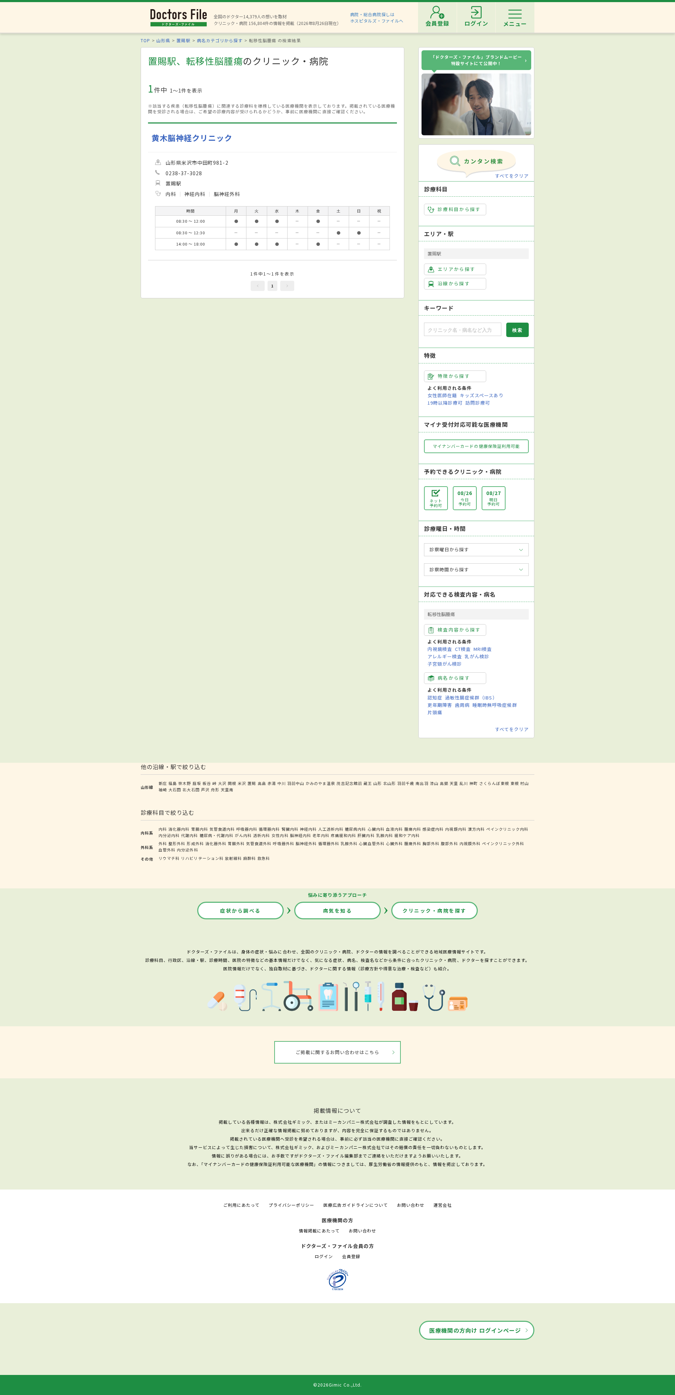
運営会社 (442, 1205)
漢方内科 (476, 829)
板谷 (206, 783)
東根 (514, 783)
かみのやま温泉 (320, 783)
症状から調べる (240, 910)
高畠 (262, 783)
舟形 (215, 789)
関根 (232, 783)
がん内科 (243, 835)
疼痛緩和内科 (343, 835)
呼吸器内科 (246, 829)
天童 (454, 783)
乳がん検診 (477, 656)
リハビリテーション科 (202, 858)
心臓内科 (376, 829)
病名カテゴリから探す (220, 40)
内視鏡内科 (455, 829)
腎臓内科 (290, 829)
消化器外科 (215, 843)
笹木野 (184, 783)
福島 (172, 783)
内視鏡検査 (440, 649)
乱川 (463, 783)
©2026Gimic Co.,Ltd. (337, 1385)
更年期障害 (440, 705)
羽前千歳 (405, 783)
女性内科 (279, 835)
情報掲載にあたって (319, 1231)
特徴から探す (454, 376)
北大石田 (190, 789)
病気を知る (337, 910)
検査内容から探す (459, 629)
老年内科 (321, 835)
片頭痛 (435, 712)
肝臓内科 (366, 835)
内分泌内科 (169, 835)
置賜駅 (183, 40)
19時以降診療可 (445, 402)
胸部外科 (431, 843)
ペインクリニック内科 (507, 829)
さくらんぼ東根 (494, 783)
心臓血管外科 (371, 843)
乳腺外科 (349, 843)
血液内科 (394, 829)
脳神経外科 (306, 843)
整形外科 (176, 843)
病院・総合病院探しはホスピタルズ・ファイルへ (377, 17)
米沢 (242, 783)
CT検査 (463, 649)
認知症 (435, 697)
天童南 (227, 789)
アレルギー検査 (445, 656)
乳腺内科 (384, 835)
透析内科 (261, 835)
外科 (163, 843)
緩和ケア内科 (407, 835)
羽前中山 (295, 783)
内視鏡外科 (470, 843)
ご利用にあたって (241, 1205)
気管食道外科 (258, 843)
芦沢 (205, 789)
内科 (163, 829)
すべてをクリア (512, 175)
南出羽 (422, 783)
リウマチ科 (169, 858)
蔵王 (368, 783)
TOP (145, 40)
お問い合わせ (410, 1205)
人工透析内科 (330, 829)
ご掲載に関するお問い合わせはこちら (338, 1052)
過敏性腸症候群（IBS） (471, 697)
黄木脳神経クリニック (192, 137)
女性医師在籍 (442, 395)
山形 (377, 783)
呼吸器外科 (283, 843)
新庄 (163, 783)
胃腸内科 (199, 829)
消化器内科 (178, 829)
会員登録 (351, 1256)
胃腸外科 (236, 843)
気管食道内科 (222, 829)
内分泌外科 (187, 849)
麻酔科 (249, 858)
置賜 (252, 783)
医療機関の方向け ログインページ (475, 1330)
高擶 (444, 783)
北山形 (389, 783)
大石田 (174, 789)
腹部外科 (449, 843)
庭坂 (197, 783)
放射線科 (233, 858)
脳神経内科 (300, 835)
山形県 (163, 40)
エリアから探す (456, 269)
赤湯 (272, 783)
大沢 (222, 783)
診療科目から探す (459, 209)
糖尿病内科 (355, 829)
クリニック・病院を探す (435, 910)
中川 (281, 783)
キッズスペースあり (481, 395)
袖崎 (163, 789)
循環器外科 (328, 843)
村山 (524, 783)
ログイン (324, 1256)
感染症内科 (433, 829)
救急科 (263, 858)
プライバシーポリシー (291, 1205)
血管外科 (167, 849)
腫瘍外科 (412, 843)
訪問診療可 (477, 402)
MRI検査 (483, 649)
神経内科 (308, 829)
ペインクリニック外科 (503, 843)
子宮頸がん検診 (445, 663)
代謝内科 (189, 835)
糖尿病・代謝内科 (216, 835)
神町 (473, 783)
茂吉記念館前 (349, 783)
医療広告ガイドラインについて (355, 1205)
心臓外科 (394, 843)
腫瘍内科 (412, 829)
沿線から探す (454, 283)
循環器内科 (269, 829)
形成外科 (195, 843)
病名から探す (454, 677)
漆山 (434, 783)
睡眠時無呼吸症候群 (494, 705)
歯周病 (462, 705)
